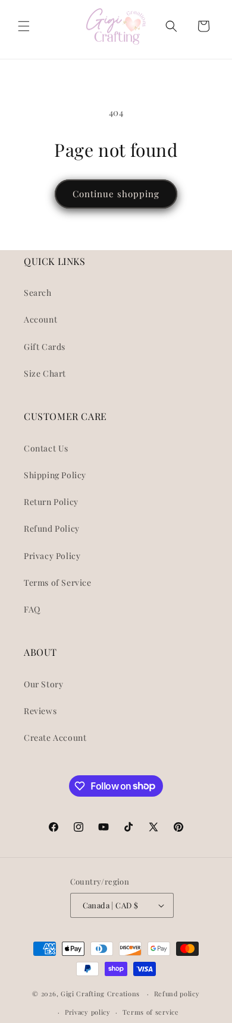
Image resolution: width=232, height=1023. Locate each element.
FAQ (32, 609)
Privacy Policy (52, 555)
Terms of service (151, 1012)
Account (40, 319)
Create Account (55, 737)
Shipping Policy (55, 475)
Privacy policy (88, 1012)
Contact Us (46, 448)
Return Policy (51, 501)
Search (38, 292)
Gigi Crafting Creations (101, 993)
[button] (24, 26)
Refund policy (177, 993)
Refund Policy (52, 528)
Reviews (40, 710)
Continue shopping (116, 194)
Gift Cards (44, 346)
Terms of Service (58, 582)
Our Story (43, 684)
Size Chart (45, 373)
